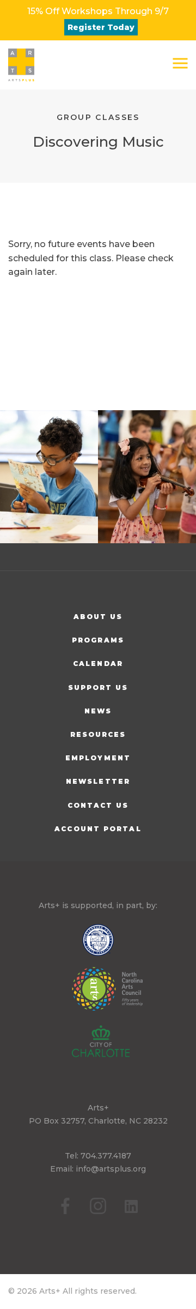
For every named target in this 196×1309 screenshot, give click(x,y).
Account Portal (97, 829)
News (98, 711)
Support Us (98, 687)
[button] (180, 63)
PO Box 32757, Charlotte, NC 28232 (98, 1121)
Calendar (98, 663)
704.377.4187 (106, 1156)
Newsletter (98, 781)
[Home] (21, 65)
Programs (98, 640)
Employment (98, 758)
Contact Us (98, 805)
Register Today (101, 27)
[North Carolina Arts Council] (98, 996)
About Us (98, 617)
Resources (98, 734)
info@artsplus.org (111, 1169)
